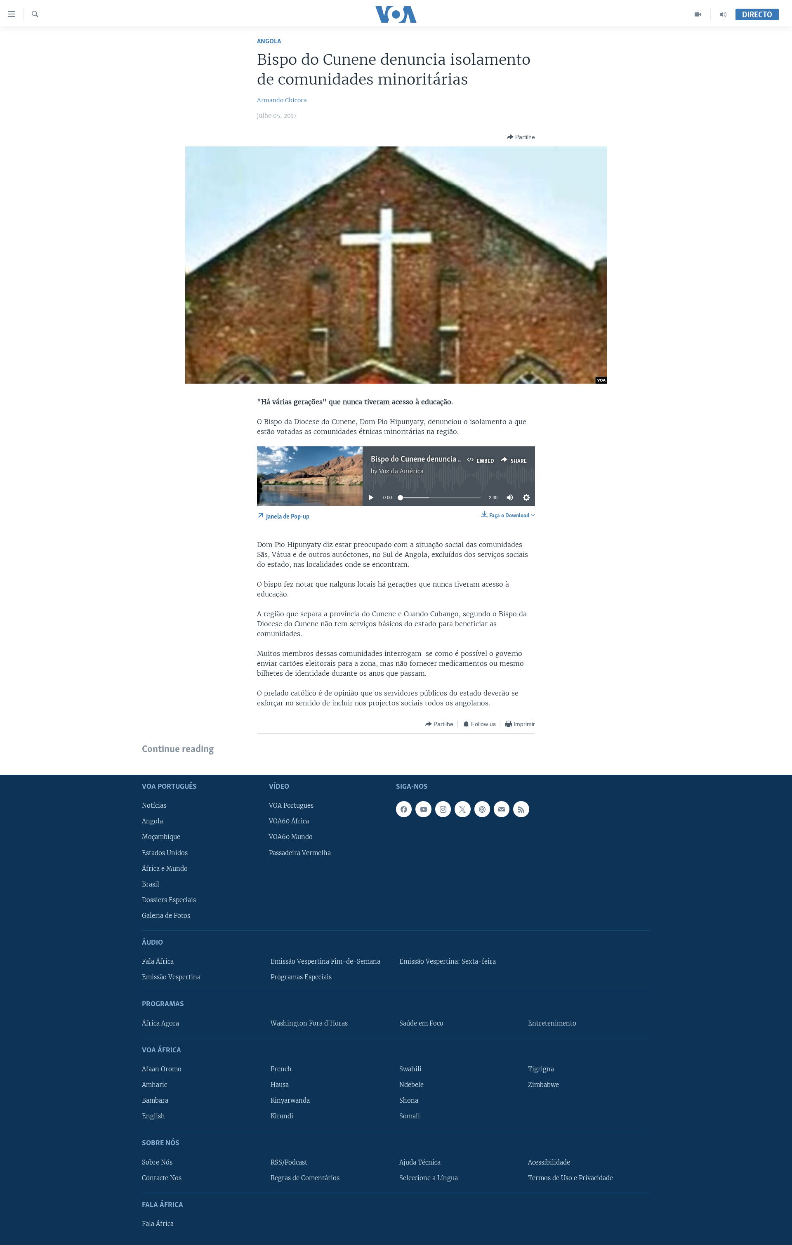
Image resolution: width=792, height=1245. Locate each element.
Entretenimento (552, 1023)
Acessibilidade (549, 1162)
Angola (269, 41)
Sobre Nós (157, 1162)
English (153, 1116)
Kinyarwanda (290, 1100)
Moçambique (161, 837)
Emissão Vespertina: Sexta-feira (447, 961)
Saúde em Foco (421, 1023)
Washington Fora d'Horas (309, 1023)
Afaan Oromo (162, 1069)
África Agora (160, 1023)
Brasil (150, 884)
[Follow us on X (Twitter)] (462, 809)
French (281, 1069)
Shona (408, 1100)
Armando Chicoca (282, 100)
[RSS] (521, 809)
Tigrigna (541, 1069)
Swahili (410, 1069)
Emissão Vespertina (171, 977)
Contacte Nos (162, 1177)
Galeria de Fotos (166, 915)
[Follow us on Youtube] (423, 809)
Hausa (280, 1085)
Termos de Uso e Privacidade (570, 1177)
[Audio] (723, 14)
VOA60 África (289, 821)
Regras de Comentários (305, 1177)
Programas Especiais (301, 977)
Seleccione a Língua (428, 1177)
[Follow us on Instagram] (443, 809)
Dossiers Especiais (169, 899)
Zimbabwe (543, 1085)
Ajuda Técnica (420, 1162)
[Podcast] (482, 809)
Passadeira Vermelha (300, 852)
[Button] (521, 137)
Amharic (154, 1085)
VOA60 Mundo (291, 837)
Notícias (154, 805)
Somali (409, 1116)
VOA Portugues (291, 805)
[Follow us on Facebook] (404, 809)
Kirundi (282, 1116)
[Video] (698, 14)
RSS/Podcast (289, 1162)
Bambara (155, 1100)
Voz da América (401, 471)
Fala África (158, 961)
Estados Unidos (165, 852)
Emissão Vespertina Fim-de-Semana (325, 961)
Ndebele (411, 1085)
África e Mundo (165, 868)
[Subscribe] (501, 809)
